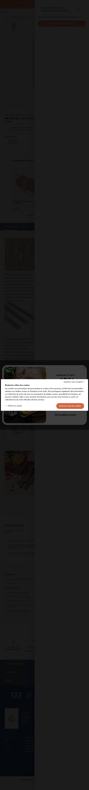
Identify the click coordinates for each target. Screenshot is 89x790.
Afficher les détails (15, 406)
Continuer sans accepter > (74, 382)
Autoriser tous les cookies (70, 406)
